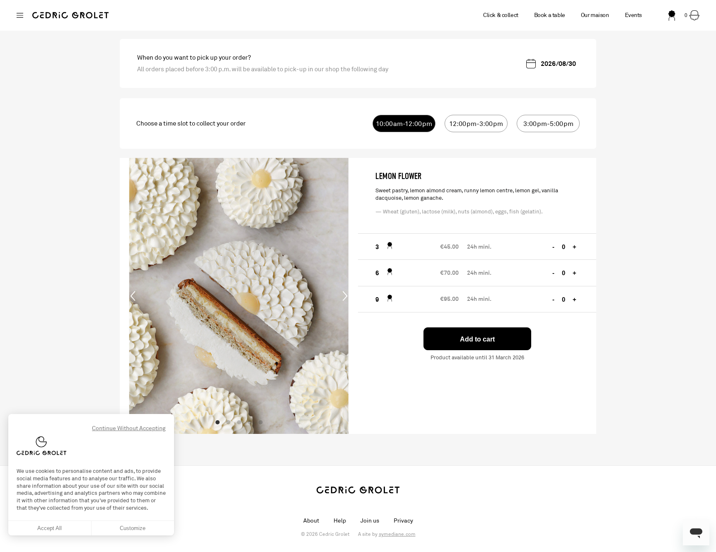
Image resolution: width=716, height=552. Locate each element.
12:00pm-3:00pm (476, 124)
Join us (369, 520)
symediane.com (397, 534)
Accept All (49, 528)
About (311, 520)
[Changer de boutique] (20, 15)
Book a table (549, 15)
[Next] (345, 296)
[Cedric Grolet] (70, 15)
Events (633, 15)
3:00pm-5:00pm (548, 124)
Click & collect (500, 15)
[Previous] (133, 296)
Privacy (403, 520)
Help (340, 520)
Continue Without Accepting (129, 428)
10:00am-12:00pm (404, 124)
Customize (132, 528)
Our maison (595, 15)
